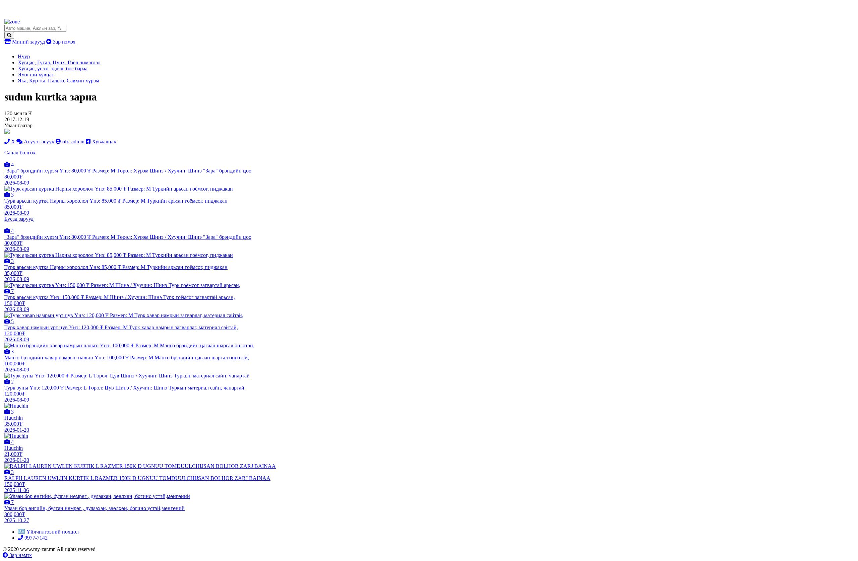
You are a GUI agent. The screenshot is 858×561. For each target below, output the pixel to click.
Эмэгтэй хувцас (36, 74)
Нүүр (24, 56)
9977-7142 (35, 538)
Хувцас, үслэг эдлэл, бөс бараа (52, 68)
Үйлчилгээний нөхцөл (52, 532)
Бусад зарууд (19, 219)
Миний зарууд (28, 42)
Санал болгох (20, 152)
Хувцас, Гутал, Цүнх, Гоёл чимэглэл (59, 62)
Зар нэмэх (63, 42)
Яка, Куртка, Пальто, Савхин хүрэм (58, 80)
